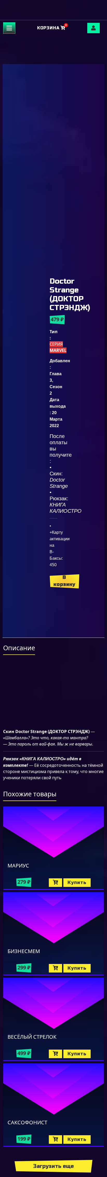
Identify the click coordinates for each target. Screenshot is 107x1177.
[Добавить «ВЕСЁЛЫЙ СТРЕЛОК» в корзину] (55, 1054)
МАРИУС (18, 865)
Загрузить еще (53, 1166)
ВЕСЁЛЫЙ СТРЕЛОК (32, 1036)
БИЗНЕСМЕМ (24, 951)
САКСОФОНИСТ (27, 1122)
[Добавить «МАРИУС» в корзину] (55, 882)
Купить (77, 882)
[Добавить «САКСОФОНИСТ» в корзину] (55, 1139)
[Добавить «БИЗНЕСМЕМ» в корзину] (55, 968)
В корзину (64, 580)
